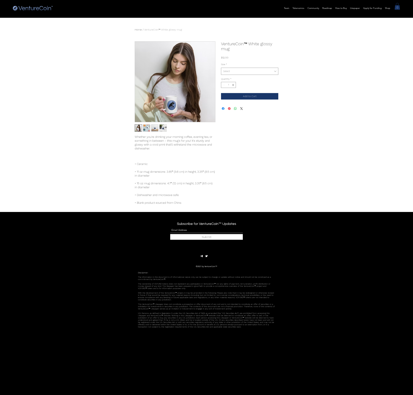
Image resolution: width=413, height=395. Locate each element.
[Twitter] (206, 256)
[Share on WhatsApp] (235, 109)
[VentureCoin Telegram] (201, 256)
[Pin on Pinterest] (229, 109)
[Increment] (233, 85)
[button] (397, 6)
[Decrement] (224, 85)
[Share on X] (241, 109)
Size (224, 64)
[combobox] (249, 71)
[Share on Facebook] (223, 109)
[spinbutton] (228, 85)
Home (138, 29)
